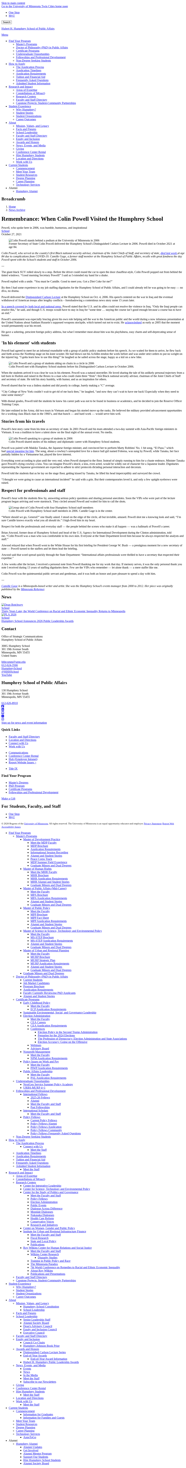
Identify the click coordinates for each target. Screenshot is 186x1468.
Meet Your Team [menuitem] (25, 171)
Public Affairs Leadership (37, 1071)
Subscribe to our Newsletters (39, 1381)
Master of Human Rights (37, 868)
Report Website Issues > (22, 762)
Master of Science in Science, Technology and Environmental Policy (62, 930)
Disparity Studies (47, 1257)
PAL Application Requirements (48, 1077)
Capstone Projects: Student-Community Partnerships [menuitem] (46, 103)
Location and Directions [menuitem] (30, 158)
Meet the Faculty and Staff (46, 1104)
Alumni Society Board (36, 1322)
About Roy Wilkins (42, 1270)
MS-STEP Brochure (42, 937)
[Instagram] (93, 719)
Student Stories (24, 1290)
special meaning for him (20, 451)
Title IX (13, 768)
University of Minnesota (36, 823)
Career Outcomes (26, 1296)
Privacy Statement (153, 823)
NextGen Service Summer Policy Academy (48, 1084)
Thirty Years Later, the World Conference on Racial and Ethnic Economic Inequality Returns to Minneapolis (63, 611)
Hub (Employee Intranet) (23, 759)
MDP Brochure (39, 845)
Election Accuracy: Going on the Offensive (62, 1041)
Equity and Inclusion (28, 1339)
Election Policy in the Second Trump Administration (68, 1032)
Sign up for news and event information (24, 722)
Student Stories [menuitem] (24, 112)
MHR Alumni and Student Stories (50, 881)
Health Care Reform (42, 1218)
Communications (18, 752)
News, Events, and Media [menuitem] (31, 145)
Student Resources (26, 1424)
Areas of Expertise (26, 1175)
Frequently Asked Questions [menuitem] (32, 80)
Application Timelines (28, 1153)
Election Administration (36, 1015)
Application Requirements (45, 849)
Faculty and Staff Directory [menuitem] (31, 99)
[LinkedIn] (93, 709)
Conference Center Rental (24, 755)
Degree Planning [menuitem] (25, 178)
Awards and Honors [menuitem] (27, 142)
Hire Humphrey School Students (42, 1460)
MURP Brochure (40, 957)
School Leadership (34, 1309)
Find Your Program (20, 832)
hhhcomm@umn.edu (13, 661)
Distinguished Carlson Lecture (43, 297)
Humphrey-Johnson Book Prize (41, 1345)
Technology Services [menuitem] (28, 184)
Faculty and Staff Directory (24, 736)
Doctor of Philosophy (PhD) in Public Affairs (42, 976)
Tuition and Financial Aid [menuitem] (30, 76)
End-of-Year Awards (35, 1355)
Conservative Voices (42, 1221)
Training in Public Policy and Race (50, 1260)
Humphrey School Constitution (41, 1306)
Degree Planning (25, 1427)
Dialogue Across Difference (46, 1208)
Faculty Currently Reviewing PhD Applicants (49, 992)
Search (6, 22)
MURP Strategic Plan (43, 960)
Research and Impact (21, 1172)
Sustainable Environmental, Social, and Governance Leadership (59, 1012)
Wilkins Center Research (45, 1254)
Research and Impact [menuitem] (21, 86)
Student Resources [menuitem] (26, 174)
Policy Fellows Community (46, 1130)
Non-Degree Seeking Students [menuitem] (33, 60)
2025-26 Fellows (40, 1097)
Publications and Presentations (48, 1273)
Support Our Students (35, 1456)
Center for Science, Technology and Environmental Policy (56, 1188)
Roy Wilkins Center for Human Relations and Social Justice (57, 1247)
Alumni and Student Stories (46, 855)
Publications (38, 1244)
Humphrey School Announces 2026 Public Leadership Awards (37, 621)
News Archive (17, 209)
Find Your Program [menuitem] (20, 40)
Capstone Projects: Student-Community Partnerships (46, 1280)
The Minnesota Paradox (44, 1264)
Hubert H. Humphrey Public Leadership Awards (51, 1362)
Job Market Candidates (36, 983)
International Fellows (35, 1094)
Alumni (35, 1100)
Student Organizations (28, 1293)
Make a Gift (8, 798)
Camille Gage (9, 586)
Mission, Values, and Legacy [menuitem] (32, 125)
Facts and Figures (26, 1313)
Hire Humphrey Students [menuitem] (30, 155)
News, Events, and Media (31, 1365)
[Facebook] (93, 706)
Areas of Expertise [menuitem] (26, 89)
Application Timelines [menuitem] (28, 70)
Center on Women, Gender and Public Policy (49, 1228)
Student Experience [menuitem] (20, 106)
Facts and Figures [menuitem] (26, 129)
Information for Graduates (38, 1414)
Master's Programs (26, 836)
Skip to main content (13, 3)
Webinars (36, 1045)
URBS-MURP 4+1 (34, 1087)
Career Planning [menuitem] (25, 181)
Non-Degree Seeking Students (33, 1136)
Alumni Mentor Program (37, 1453)
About (12, 1300)
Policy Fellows (31, 1117)
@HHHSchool (10, 671)
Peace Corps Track (41, 859)
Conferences (38, 1028)
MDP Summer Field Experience (49, 862)
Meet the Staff (39, 1149)
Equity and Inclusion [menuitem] (28, 138)
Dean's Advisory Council (37, 1326)
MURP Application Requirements (50, 963)
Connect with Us (18, 743)
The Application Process (30, 1143)
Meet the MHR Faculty (44, 872)
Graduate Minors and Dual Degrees (51, 865)
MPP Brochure (39, 914)
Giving (20, 1385)
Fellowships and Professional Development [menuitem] (41, 57)
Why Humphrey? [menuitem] (26, 109)
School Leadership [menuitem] (26, 132)
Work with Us (17, 746)
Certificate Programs (20, 789)
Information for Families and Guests (43, 1417)
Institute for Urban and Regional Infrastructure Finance (54, 1231)
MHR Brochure (40, 875)
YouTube (6, 674)
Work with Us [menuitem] (24, 161)
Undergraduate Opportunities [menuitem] (32, 54)
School (5, 231)
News (26, 1371)
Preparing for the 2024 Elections (56, 1035)
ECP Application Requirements (48, 1009)
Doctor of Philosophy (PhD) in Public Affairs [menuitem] (42, 47)
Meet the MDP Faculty (44, 842)
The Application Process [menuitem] (30, 67)
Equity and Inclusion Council (40, 1329)
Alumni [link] (13, 187)
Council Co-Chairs (34, 1342)
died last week (169, 253)
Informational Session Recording (49, 852)
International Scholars (35, 1110)
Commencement (25, 1411)
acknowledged (133, 322)
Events (27, 1368)
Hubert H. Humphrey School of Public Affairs (27, 28)
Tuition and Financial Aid (30, 1159)
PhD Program (17, 785)
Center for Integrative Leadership (42, 1185)
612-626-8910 (9, 703)
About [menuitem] (12, 122)
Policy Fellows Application (46, 1126)
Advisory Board (40, 1048)
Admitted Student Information (33, 1166)
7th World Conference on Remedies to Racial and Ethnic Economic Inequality (75, 1267)
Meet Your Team (25, 1420)
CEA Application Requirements (49, 1025)
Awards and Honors (27, 1349)
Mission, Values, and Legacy (32, 1303)
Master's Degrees (18, 782)
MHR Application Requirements (49, 878)
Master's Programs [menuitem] (26, 44)
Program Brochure (34, 986)
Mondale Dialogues (42, 1211)
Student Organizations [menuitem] (28, 116)
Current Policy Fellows (44, 1120)
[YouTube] (93, 713)
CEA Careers (38, 1022)
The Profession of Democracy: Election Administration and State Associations (82, 1038)
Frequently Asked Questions (32, 1162)
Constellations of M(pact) (30, 1179)
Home (12, 206)
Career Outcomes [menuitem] (26, 119)
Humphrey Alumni (27, 1443)
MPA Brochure (39, 894)
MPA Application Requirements (49, 898)
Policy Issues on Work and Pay (41, 1061)
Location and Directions (22, 739)
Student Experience (20, 1283)
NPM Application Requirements (49, 1058)
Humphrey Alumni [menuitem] (27, 191)
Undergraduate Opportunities (32, 1081)
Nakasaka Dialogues (42, 1215)
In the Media (30, 1375)
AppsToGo (29, 1437)
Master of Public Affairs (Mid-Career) (44, 888)
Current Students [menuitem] (18, 165)
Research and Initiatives (44, 1224)
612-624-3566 (9, 665)
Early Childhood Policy (36, 1002)
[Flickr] (93, 716)
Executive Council (34, 1332)
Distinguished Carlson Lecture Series (44, 1352)
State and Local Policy (43, 1241)
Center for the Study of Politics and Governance (50, 1192)
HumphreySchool (11, 668)
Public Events (38, 1205)
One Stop (14, 12)
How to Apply (17, 1139)
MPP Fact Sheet (40, 917)
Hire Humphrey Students (30, 1391)
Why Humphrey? (26, 1286)
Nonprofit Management (36, 1051)
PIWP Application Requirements (49, 1068)
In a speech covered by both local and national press (31, 306)
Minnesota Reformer (32, 589)
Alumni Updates (32, 1447)
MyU (12, 15)
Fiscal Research (39, 1237)
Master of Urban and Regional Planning (46, 950)
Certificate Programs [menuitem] (27, 50)
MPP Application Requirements (49, 921)
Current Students (33, 979)
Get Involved (30, 1450)
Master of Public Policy (36, 908)
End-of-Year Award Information (49, 1358)
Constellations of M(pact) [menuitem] (30, 93)
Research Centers (26, 1182)
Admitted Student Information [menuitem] (33, 83)
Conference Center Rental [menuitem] (31, 152)
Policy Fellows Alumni (44, 1123)
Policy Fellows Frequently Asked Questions (56, 1133)
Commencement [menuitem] (25, 168)
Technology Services (28, 1434)
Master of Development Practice (41, 839)
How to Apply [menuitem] (17, 63)
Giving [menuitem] (20, 148)
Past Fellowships (40, 1107)
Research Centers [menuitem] (26, 96)
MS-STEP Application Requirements (52, 940)
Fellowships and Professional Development (33, 792)
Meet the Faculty (40, 891)
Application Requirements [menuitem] (31, 73)
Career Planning (25, 1430)
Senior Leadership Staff (36, 1319)
